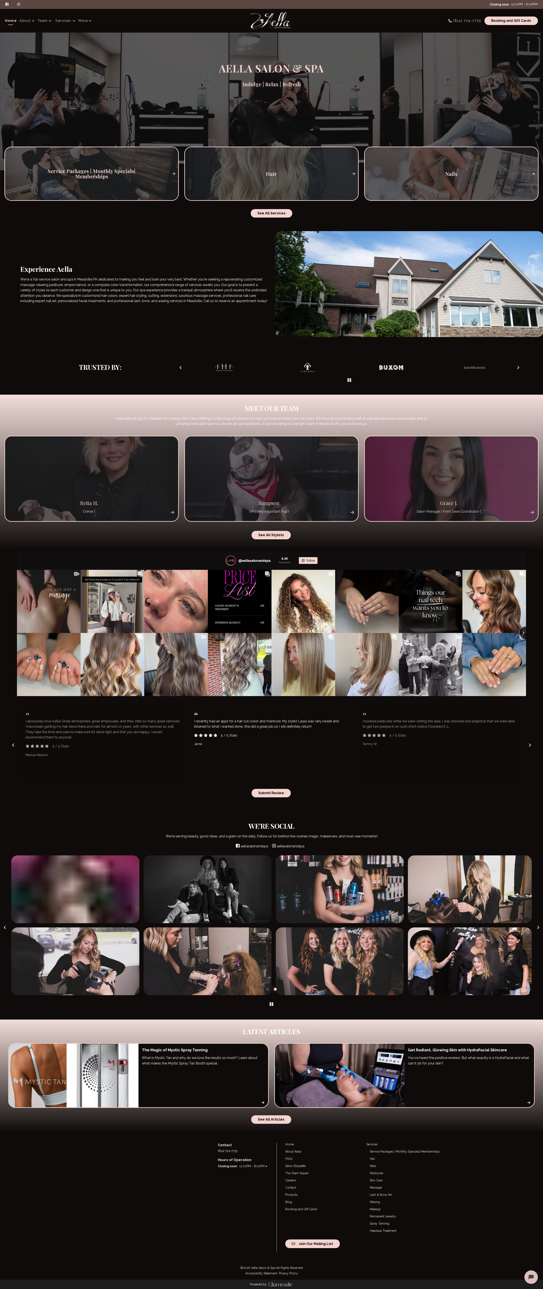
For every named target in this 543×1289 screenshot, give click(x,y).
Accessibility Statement (261, 1273)
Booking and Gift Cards (511, 21)
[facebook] (9, 4)
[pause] (349, 380)
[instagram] (19, 4)
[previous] (180, 367)
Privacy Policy (288, 1273)
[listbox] (27, 20)
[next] (518, 367)
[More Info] (172, 512)
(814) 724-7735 (467, 21)
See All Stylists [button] (271, 535)
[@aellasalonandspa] (231, 560)
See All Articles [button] (271, 1119)
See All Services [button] (271, 213)
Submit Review (271, 793)
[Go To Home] (271, 20)
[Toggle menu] (74, 20)
